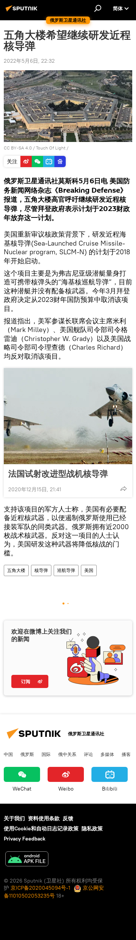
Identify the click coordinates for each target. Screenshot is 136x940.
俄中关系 (67, 754)
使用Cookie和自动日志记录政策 (41, 828)
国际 (46, 754)
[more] (123, 488)
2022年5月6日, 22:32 (29, 60)
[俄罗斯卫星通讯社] (23, 11)
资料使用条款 (44, 818)
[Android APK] (27, 859)
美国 (88, 570)
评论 (88, 754)
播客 (126, 754)
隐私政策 (92, 828)
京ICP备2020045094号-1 (40, 887)
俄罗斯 (27, 754)
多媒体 (107, 754)
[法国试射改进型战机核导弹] (68, 416)
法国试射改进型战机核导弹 (58, 473)
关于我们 (14, 818)
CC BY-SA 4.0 (18, 148)
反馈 (68, 818)
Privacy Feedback (24, 838)
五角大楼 (16, 570)
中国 (8, 754)
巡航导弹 (66, 570)
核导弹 (41, 570)
